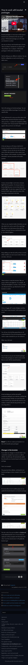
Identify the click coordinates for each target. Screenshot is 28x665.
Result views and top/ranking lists (8, 632)
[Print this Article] (25, 10)
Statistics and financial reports (7, 634)
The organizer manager (6, 641)
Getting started (4, 622)
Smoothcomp (8, 661)
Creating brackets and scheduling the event (11, 644)
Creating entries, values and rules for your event (12, 646)
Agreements (4, 617)
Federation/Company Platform (8, 628)
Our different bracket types (7, 630)
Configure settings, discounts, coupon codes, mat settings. (12, 624)
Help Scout (21, 661)
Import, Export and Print (6, 651)
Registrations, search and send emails (9, 653)
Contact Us (12, 585)
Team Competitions (5, 639)
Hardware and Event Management (9, 648)
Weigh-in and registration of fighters (9, 658)
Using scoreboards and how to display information (12, 655)
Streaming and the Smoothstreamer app (10, 637)
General (3, 619)
